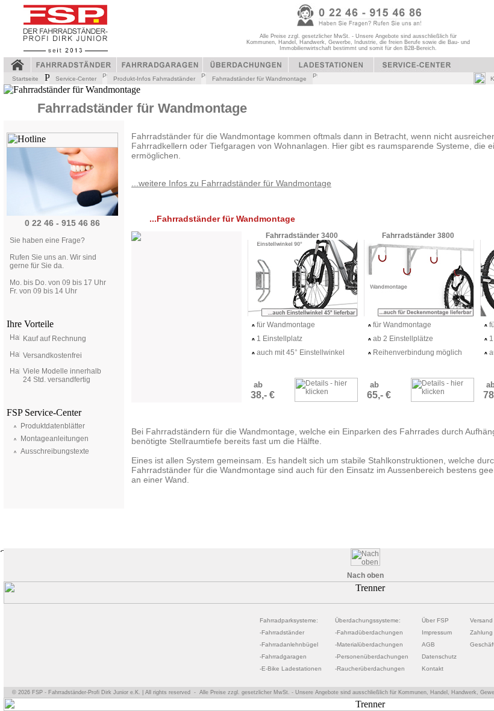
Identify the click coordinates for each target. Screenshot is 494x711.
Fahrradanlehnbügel (289, 644)
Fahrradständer (282, 632)
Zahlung (481, 632)
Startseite (25, 78)
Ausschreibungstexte (54, 451)
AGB (428, 644)
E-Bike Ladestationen (291, 668)
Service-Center (75, 78)
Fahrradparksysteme (288, 620)
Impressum (437, 632)
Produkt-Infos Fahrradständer (154, 78)
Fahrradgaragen (284, 656)
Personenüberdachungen (372, 656)
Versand (481, 620)
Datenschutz (439, 656)
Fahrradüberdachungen (370, 632)
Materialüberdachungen (370, 644)
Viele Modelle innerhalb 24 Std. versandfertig (62, 375)
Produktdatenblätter (52, 426)
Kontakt (432, 668)
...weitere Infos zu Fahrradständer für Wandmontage (231, 183)
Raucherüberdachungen (371, 668)
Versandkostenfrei (52, 355)
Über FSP (435, 620)
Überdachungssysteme (367, 620)
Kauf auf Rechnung (54, 338)
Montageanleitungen (54, 438)
